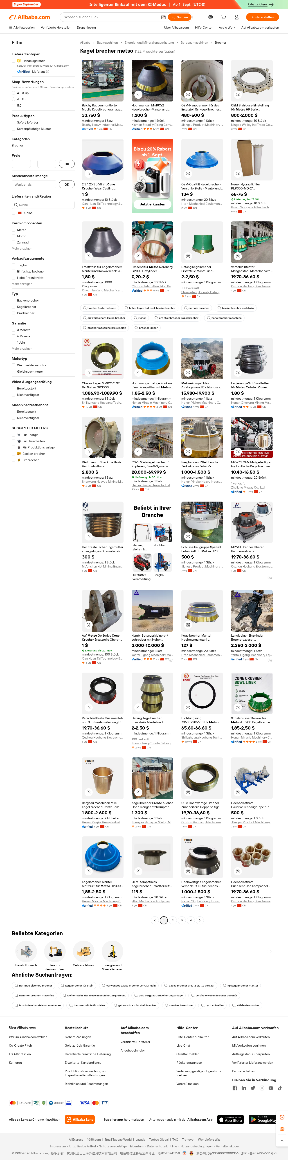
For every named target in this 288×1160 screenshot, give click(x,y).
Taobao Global (159, 1139)
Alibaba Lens (18, 1119)
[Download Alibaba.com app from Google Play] (264, 1119)
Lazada (140, 1139)
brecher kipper (148, 327)
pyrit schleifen (215, 1005)
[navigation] (43, 482)
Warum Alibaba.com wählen (28, 1037)
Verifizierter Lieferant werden (252, 1062)
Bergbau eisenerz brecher (35, 985)
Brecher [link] (220, 42)
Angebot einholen (133, 1050)
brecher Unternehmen (102, 308)
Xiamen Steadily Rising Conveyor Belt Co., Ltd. (152, 124)
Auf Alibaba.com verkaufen (251, 1037)
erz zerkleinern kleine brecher (106, 318)
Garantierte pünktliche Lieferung (88, 1054)
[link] (282, 1117)
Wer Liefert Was (209, 1139)
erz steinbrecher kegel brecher (178, 318)
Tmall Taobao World (118, 1139)
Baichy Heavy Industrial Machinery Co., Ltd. (103, 124)
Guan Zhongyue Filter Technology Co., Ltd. (252, 207)
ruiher (142, 318)
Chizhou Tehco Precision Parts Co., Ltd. (152, 286)
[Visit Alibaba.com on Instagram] (262, 1088)
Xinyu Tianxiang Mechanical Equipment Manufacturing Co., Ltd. (103, 290)
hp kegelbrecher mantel (242, 985)
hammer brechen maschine (36, 995)
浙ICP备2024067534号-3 (259, 1153)
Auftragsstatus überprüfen (251, 1054)
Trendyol (188, 1139)
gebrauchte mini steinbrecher (137, 1005)
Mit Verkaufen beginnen (249, 1045)
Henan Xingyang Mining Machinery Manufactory (252, 402)
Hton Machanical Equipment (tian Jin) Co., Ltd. (202, 203)
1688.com (94, 1139)
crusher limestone (181, 1005)
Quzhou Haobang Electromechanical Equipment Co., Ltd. (252, 286)
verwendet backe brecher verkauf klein (131, 985)
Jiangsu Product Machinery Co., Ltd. (202, 124)
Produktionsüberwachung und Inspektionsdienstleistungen (86, 1073)
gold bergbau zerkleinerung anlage (161, 995)
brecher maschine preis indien (107, 327)
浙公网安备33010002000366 (217, 1153)
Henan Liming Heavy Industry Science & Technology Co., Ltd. (152, 485)
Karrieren (15, 1062)
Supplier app (113, 1119)
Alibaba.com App (200, 1119)
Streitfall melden (187, 1054)
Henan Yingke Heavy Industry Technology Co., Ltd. (202, 481)
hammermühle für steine (89, 1005)
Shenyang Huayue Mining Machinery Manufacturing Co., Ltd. (103, 481)
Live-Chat (183, 1045)
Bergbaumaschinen (194, 42)
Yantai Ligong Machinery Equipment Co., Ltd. (252, 655)
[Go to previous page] (155, 920)
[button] (163, 17)
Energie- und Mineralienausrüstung (149, 42)
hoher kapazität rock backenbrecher (152, 308)
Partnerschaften (243, 1071)
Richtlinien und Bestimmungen (86, 1084)
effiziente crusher (248, 1005)
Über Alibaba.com (22, 1027)
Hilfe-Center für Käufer (192, 1037)
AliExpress (76, 1139)
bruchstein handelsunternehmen (40, 1005)
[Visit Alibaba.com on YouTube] (271, 1088)
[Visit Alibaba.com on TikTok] (280, 1088)
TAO (175, 1139)
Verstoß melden (187, 1084)
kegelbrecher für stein (79, 985)
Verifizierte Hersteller (135, 1042)
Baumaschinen (107, 42)
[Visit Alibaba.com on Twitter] (253, 1088)
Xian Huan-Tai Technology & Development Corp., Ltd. (103, 203)
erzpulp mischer (199, 308)
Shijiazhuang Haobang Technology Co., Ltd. (103, 402)
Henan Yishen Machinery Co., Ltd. (202, 402)
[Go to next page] (200, 920)
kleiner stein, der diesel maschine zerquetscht (96, 995)
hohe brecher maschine (227, 318)
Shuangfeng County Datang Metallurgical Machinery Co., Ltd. (202, 292)
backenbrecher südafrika (238, 308)
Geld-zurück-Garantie (80, 1045)
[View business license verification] (184, 1153)
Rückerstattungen (189, 1062)
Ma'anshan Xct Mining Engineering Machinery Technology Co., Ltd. (103, 566)
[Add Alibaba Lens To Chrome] (80, 1119)
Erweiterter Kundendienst (83, 1062)
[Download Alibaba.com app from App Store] (230, 1119)
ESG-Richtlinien (20, 1054)
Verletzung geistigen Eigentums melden (198, 1073)
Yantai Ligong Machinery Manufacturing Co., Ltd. (152, 655)
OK (67, 164)
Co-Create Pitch (20, 1045)
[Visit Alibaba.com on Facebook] (235, 1088)
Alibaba (85, 42)
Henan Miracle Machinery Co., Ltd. (152, 402)
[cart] (224, 18)
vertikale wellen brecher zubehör (216, 995)
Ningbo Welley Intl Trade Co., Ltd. (252, 124)
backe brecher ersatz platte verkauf (191, 985)
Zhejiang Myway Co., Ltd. (248, 487)
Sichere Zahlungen (78, 1037)
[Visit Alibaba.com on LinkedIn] (244, 1088)
